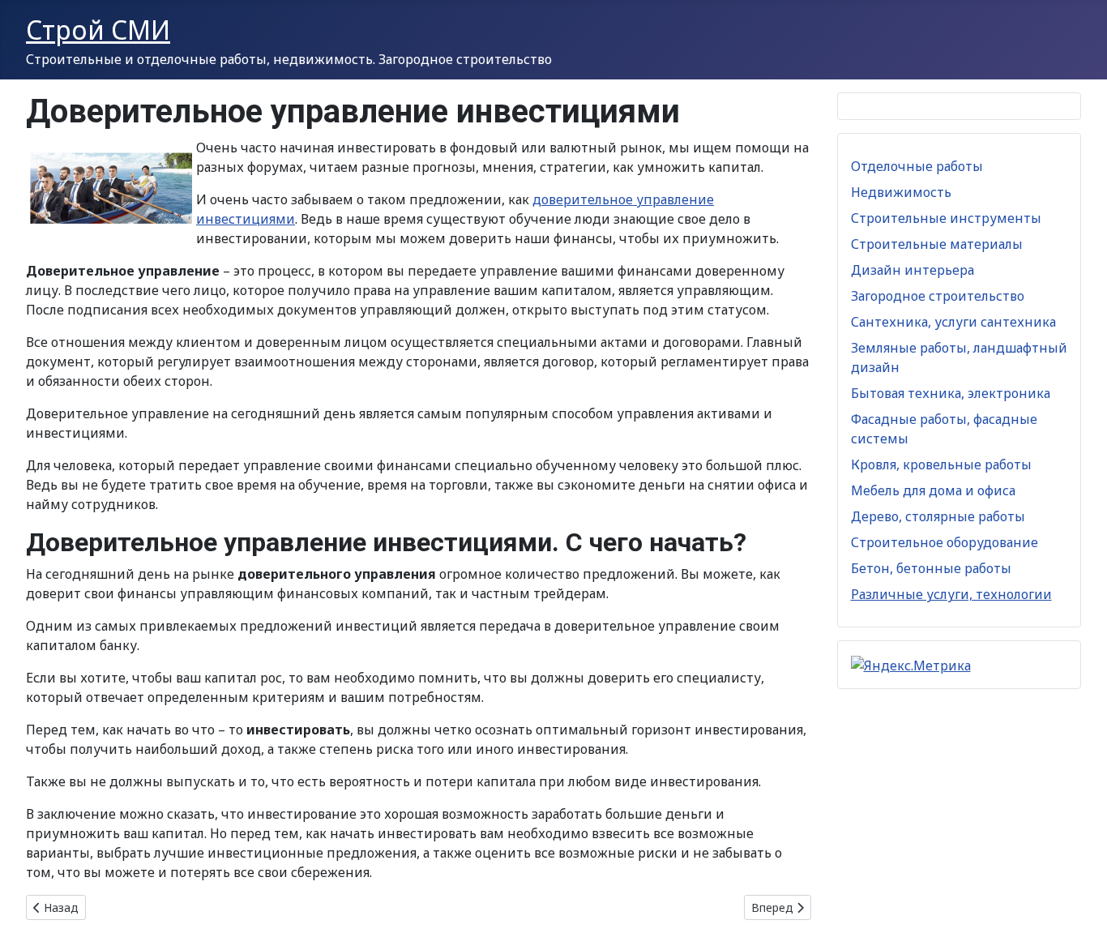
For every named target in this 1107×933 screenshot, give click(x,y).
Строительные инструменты (946, 218)
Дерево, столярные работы (938, 516)
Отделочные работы (917, 166)
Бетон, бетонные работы (931, 568)
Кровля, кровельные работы (941, 464)
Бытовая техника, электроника (950, 393)
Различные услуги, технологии (951, 594)
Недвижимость (901, 192)
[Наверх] (1078, 903)
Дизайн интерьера (912, 270)
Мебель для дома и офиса (933, 490)
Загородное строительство (937, 296)
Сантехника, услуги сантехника (953, 322)
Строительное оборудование (944, 542)
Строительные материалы (937, 244)
